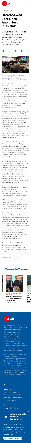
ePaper (6, 408)
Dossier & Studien (10, 400)
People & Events (17, 395)
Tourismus (7, 395)
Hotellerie (7, 392)
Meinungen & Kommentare (13, 397)
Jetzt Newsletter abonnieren (13, 438)
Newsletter (14, 408)
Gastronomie (16, 392)
